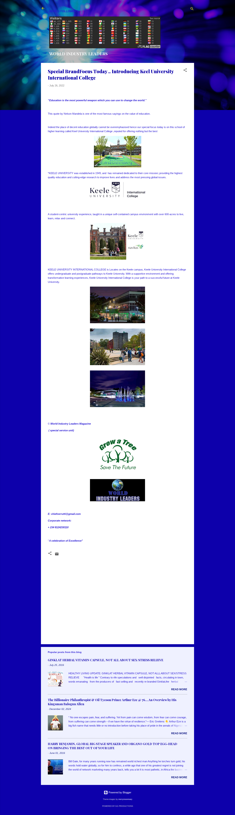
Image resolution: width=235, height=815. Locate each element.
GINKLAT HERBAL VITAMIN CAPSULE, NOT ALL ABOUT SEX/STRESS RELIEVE (105, 660)
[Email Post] (57, 555)
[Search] (192, 9)
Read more (179, 689)
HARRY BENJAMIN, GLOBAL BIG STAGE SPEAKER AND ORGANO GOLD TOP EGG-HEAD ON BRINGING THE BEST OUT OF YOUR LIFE (112, 746)
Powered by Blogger (119, 792)
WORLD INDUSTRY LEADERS (78, 53)
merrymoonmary (125, 799)
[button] (185, 70)
